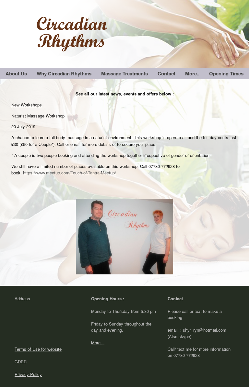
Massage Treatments (124, 73)
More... (97, 342)
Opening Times (226, 73)
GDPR (21, 362)
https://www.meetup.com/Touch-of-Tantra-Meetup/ (69, 173)
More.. (192, 73)
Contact (166, 73)
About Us (16, 73)
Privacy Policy (28, 374)
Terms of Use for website (38, 349)
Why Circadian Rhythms (64, 73)
